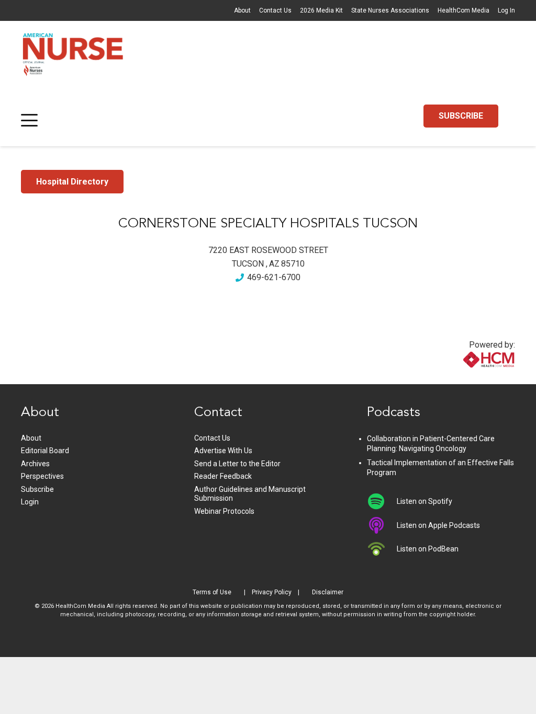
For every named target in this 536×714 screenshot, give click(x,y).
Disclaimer (327, 592)
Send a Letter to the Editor (237, 463)
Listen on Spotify (424, 501)
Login (30, 502)
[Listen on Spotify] (382, 501)
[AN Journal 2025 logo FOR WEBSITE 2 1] (73, 57)
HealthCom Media (463, 10)
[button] (29, 120)
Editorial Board (45, 450)
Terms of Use (212, 592)
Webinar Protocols (224, 511)
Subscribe (37, 489)
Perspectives (42, 476)
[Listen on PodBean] (382, 548)
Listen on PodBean (428, 549)
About (242, 10)
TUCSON (248, 264)
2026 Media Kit (321, 10)
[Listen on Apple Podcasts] (382, 525)
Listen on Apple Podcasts (438, 525)
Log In (506, 10)
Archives (35, 463)
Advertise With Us (223, 450)
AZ (274, 264)
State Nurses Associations (390, 10)
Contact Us (275, 10)
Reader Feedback (223, 476)
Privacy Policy (272, 592)
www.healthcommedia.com (466, 378)
